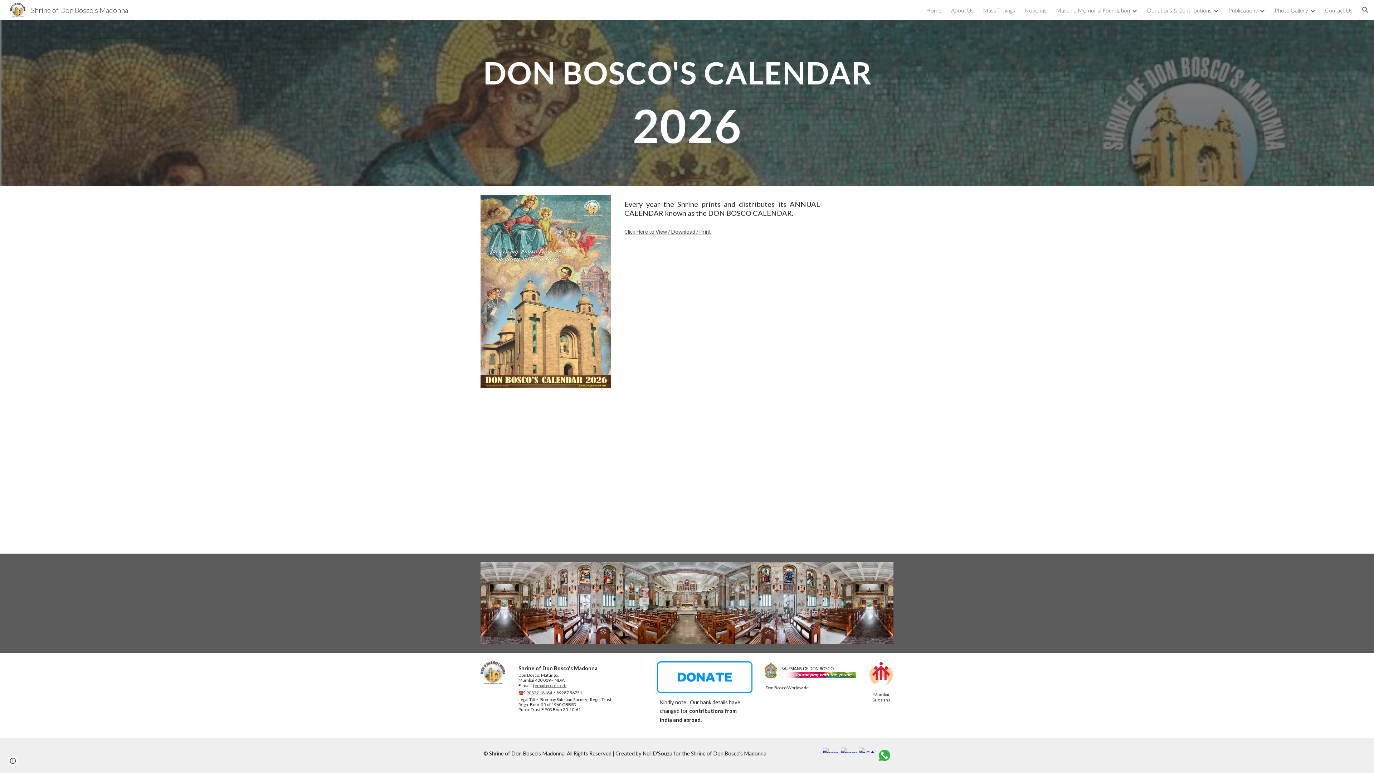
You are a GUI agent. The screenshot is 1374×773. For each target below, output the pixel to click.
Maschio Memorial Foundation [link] (1093, 10)
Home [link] (934, 10)
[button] (1365, 10)
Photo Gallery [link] (1291, 10)
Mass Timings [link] (999, 10)
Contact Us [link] (1339, 10)
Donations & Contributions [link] (1179, 10)
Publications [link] (1243, 10)
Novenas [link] (1035, 10)
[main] (687, 103)
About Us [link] (962, 10)
